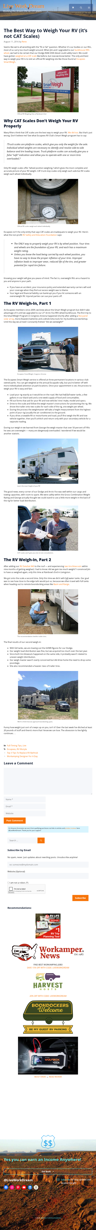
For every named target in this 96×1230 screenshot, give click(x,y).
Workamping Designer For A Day (22, 756)
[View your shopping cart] (73, 7)
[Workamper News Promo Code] (48, 961)
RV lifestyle (22, 749)
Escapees (11, 749)
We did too (73, 132)
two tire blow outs (73, 566)
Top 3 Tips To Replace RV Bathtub (22, 752)
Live (24, 745)
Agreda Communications (51, 1218)
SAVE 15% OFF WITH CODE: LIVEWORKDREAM (48, 967)
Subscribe (66, 1179)
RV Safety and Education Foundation (40, 235)
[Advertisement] (48, 1098)
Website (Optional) (16, 871)
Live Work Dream (23, 6)
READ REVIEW (55, 1076)
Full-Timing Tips (14, 745)
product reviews (70, 828)
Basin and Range (61, 584)
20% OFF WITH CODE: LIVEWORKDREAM (48, 996)
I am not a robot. (17, 882)
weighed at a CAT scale (26, 56)
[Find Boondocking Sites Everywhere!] (48, 1017)
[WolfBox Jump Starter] (48, 1073)
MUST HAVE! (40, 1076)
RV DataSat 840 (27, 566)
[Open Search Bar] (81, 7)
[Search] (41, 840)
